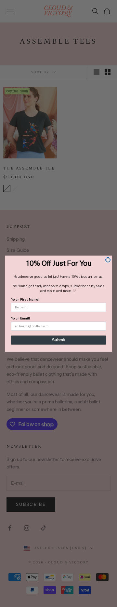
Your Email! (20, 318)
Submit (58, 340)
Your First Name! (25, 299)
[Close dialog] (108, 259)
